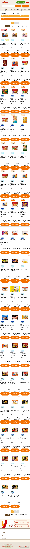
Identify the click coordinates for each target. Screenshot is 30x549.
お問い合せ (4, 538)
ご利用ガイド (4, 535)
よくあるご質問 (4, 532)
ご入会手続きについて (19, 526)
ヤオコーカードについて (19, 522)
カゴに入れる (5, 55)
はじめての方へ (4, 529)
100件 (15, 26)
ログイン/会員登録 (20, 2)
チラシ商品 (10, 9)
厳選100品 (18, 9)
